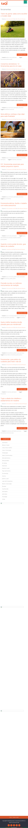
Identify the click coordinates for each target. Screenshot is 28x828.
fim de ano (12, 109)
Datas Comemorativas (7, 455)
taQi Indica (14, 57)
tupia (12, 432)
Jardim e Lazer (9, 57)
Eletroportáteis (5, 460)
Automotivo (4, 442)
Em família (4, 463)
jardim (7, 59)
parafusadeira (4, 239)
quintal (10, 59)
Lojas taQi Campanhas (7, 481)
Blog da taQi (12, 820)
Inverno (4, 476)
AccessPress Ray (15, 822)
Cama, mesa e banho (7, 447)
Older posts (6, 439)
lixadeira (19, 237)
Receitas (4, 486)
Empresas (16, 315)
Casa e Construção (10, 157)
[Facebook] (9, 825)
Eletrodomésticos (9, 353)
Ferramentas (17, 157)
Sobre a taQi (15, 817)
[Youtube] (11, 825)
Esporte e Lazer (6, 468)
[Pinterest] (14, 825)
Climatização (5, 452)
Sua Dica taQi (22, 157)
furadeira (15, 237)
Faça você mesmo (9, 107)
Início (11, 817)
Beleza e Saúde (5, 445)
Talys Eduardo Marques (20, 19)
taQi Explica (16, 107)
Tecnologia (4, 496)
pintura (20, 354)
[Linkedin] (17, 825)
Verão (3, 499)
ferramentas (3, 59)
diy (4, 198)
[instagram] (19, 825)
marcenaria (19, 159)
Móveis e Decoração (7, 483)
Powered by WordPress (20, 820)
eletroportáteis (7, 354)
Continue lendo (22, 54)
